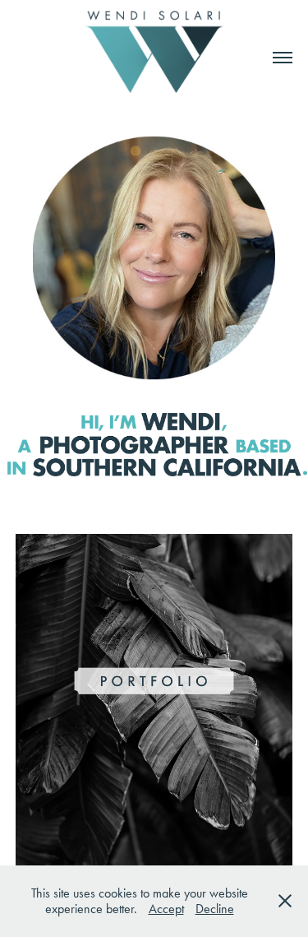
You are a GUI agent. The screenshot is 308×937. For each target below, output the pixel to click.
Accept (166, 908)
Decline (214, 908)
